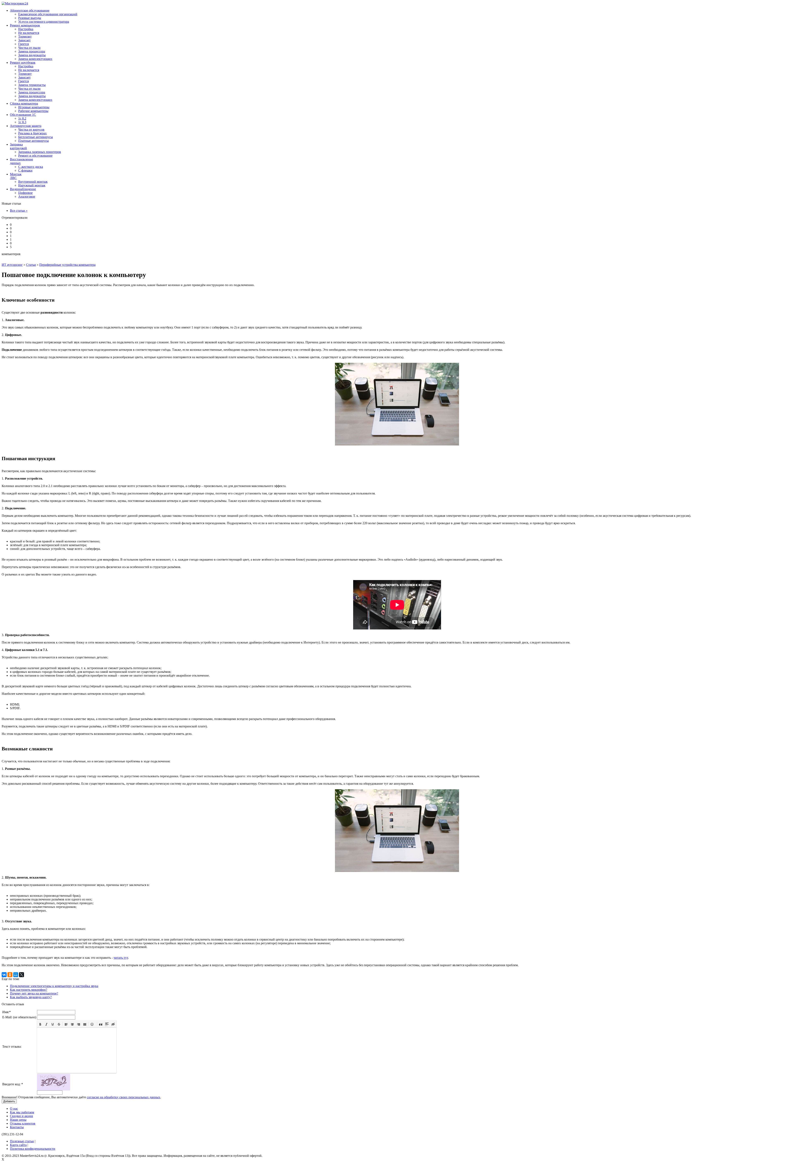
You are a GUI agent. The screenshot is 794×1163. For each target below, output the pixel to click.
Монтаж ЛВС (16, 176)
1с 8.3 (22, 122)
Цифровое (25, 193)
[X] (21, 974)
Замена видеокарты (32, 55)
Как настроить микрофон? (28, 989)
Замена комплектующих (35, 59)
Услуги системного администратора (43, 21)
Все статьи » (19, 210)
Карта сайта (18, 1145)
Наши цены (18, 1119)
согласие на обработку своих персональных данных (123, 1097)
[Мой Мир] (15, 974)
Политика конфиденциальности (32, 1148)
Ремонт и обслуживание (35, 155)
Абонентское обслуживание (29, 10)
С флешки (25, 170)
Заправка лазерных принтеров (39, 152)
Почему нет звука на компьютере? (34, 993)
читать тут (121, 957)
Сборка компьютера (24, 103)
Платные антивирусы (33, 140)
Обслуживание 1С (23, 114)
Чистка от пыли (29, 47)
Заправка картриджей (18, 146)
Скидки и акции (21, 1116)
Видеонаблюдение (23, 189)
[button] (40, 1024)
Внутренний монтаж (33, 181)
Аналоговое (26, 196)
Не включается (28, 33)
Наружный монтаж (31, 185)
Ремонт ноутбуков (22, 62)
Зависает (24, 40)
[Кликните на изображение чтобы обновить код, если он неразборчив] (53, 1089)
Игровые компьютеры (33, 107)
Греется (23, 44)
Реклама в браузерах (32, 133)
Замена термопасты (32, 85)
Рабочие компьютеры (33, 111)
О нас (14, 1108)
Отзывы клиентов (22, 1123)
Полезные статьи (22, 1141)
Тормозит (25, 36)
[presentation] (40, 1024)
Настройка (25, 29)
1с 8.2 (22, 118)
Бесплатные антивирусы (35, 137)
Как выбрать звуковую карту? (31, 997)
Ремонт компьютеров (25, 25)
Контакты (17, 1127)
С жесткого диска (30, 166)
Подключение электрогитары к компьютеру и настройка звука (54, 986)
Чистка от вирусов (31, 129)
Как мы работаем (22, 1112)
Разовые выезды (29, 18)
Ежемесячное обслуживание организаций (47, 14)
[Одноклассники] (9, 974)
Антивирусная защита (25, 126)
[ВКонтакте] (4, 974)
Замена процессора (31, 51)
